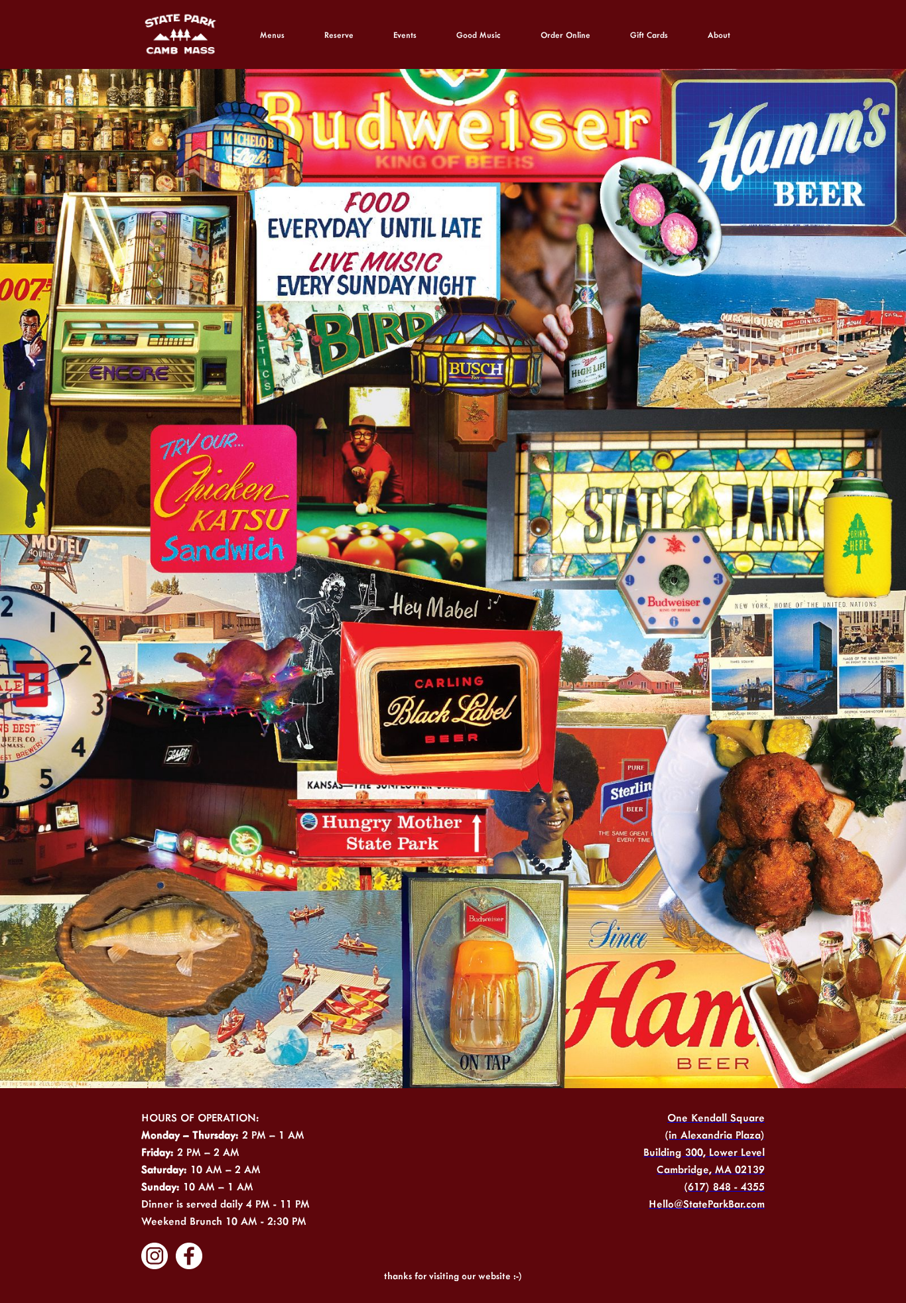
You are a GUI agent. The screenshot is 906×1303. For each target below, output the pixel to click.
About (719, 34)
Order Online (565, 34)
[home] (181, 34)
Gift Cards (649, 34)
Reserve (339, 34)
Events (405, 34)
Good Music (478, 34)
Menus (272, 34)
